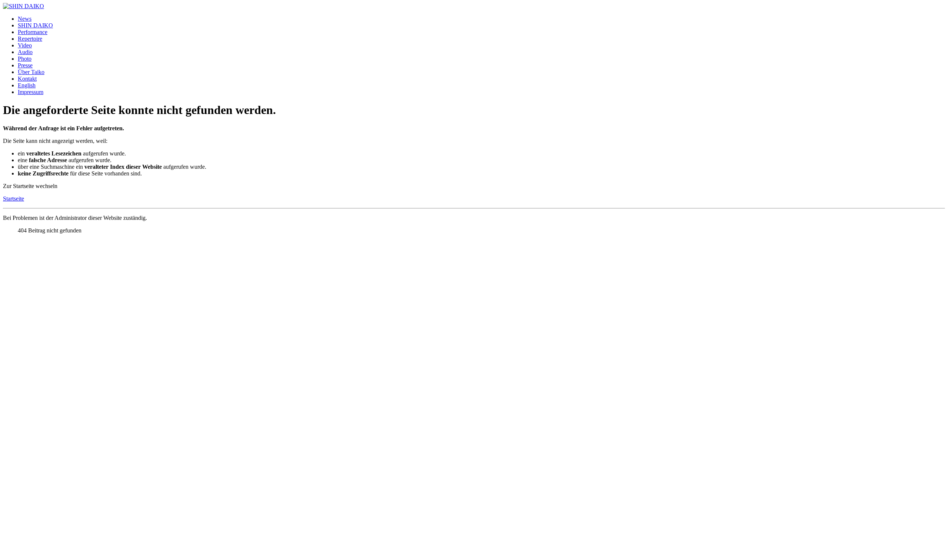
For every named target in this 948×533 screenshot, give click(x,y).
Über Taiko (31, 72)
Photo (24, 59)
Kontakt (27, 79)
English (27, 85)
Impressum (30, 92)
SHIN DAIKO (35, 25)
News (24, 19)
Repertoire (30, 39)
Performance (32, 32)
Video (25, 45)
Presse (25, 65)
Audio (25, 52)
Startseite (13, 198)
